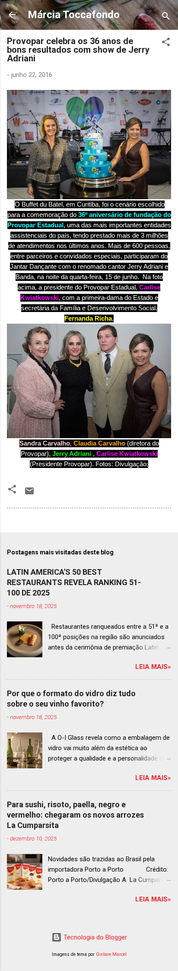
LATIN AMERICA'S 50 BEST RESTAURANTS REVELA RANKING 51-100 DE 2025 (74, 582)
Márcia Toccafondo (74, 15)
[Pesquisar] (166, 17)
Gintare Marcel (111, 954)
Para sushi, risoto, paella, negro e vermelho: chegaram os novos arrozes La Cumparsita (75, 815)
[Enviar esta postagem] (29, 494)
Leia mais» (153, 667)
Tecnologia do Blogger (94, 937)
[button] (166, 43)
